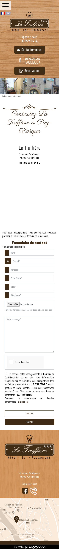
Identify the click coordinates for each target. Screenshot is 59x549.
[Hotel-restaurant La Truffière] (29, 21)
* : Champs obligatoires (13, 246)
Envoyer (30, 421)
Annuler (29, 413)
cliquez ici (23, 401)
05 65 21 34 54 (29, 41)
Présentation (7, 96)
